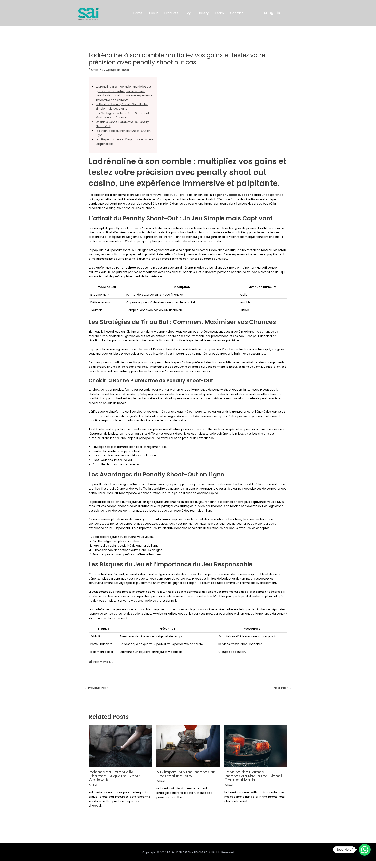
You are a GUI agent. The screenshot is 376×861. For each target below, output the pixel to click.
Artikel (95, 70)
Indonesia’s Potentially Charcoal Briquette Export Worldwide (114, 776)
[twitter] (278, 13)
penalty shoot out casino (235, 195)
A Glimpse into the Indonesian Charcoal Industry (186, 774)
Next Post (283, 688)
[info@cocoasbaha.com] (265, 13)
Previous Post (96, 688)
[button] (365, 850)
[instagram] (272, 13)
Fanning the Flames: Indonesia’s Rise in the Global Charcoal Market (253, 776)
